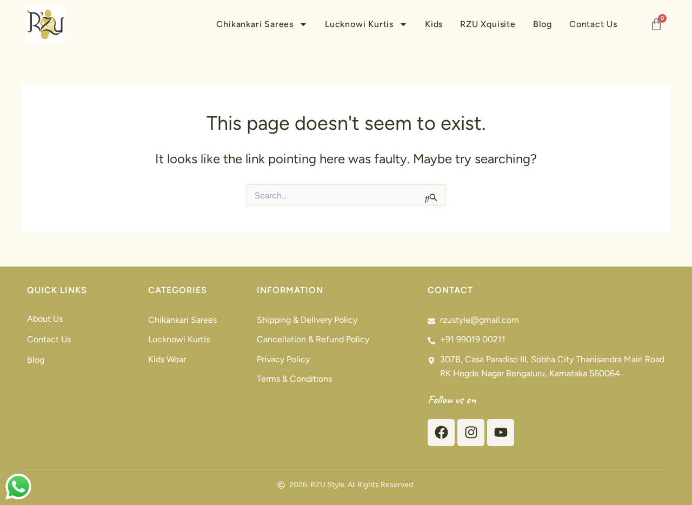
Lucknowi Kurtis (359, 24)
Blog (542, 24)
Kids (434, 24)
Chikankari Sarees (255, 24)
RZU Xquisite (488, 24)
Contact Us (593, 24)
